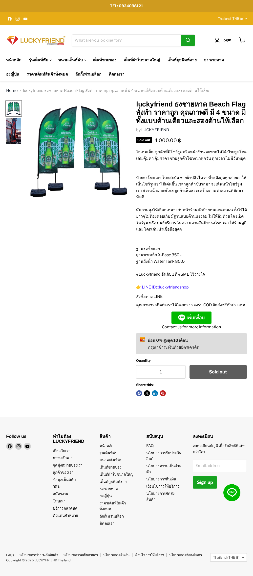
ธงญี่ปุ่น (12, 74)
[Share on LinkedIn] (155, 393)
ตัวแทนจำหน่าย (65, 515)
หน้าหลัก (13, 59)
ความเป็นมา (62, 458)
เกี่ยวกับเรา (61, 451)
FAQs (150, 446)
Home (12, 90)
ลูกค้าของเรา (63, 472)
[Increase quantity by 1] (179, 372)
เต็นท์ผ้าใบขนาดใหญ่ (142, 59)
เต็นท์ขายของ (104, 59)
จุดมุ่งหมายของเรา (68, 465)
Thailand (230, 19)
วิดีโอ (57, 487)
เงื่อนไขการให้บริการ (162, 486)
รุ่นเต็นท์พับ (39, 59)
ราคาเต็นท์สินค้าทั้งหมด (47, 74)
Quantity (143, 361)
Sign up (205, 482)
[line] (231, 492)
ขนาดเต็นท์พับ (71, 59)
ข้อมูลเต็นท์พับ (64, 479)
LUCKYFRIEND (155, 130)
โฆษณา (59, 501)
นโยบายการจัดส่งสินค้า (185, 555)
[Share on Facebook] (139, 393)
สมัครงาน (60, 494)
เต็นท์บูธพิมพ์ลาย (182, 59)
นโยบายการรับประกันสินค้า (39, 555)
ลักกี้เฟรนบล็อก (88, 74)
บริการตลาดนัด (65, 508)
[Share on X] (147, 393)
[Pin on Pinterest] (163, 393)
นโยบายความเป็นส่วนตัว (80, 555)
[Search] (188, 40)
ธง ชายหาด (214, 59)
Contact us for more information (191, 327)
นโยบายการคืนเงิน (161, 479)
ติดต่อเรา (117, 74)
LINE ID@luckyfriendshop (165, 287)
